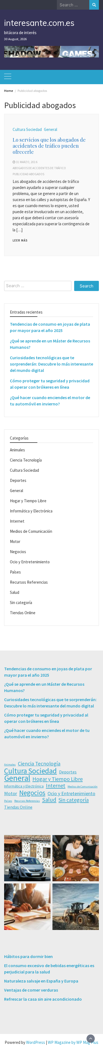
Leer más (20, 240)
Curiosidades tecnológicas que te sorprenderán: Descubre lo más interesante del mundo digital (51, 364)
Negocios (18, 551)
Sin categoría (21, 602)
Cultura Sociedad (27, 129)
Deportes (18, 480)
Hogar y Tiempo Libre (28, 500)
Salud (14, 592)
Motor (15, 541)
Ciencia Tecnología (26, 460)
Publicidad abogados (28, 174)
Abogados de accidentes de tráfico (39, 168)
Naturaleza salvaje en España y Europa (41, 981)
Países (15, 572)
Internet (17, 521)
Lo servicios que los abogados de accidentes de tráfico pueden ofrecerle (49, 145)
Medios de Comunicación (31, 531)
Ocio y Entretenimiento (30, 561)
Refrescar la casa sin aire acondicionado (43, 999)
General (50, 129)
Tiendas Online (22, 612)
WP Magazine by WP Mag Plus (73, 1042)
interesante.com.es (39, 23)
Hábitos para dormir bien (28, 956)
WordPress (35, 1042)
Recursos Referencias (29, 582)
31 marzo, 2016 (26, 162)
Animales (17, 449)
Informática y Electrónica (31, 511)
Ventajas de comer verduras (31, 990)
